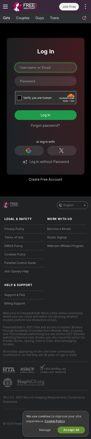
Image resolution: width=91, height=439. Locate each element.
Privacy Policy (14, 229)
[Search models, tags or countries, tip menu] (84, 18)
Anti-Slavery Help (16, 271)
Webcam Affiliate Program (65, 246)
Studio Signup (57, 237)
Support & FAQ (14, 295)
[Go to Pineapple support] (8, 382)
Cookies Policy (15, 254)
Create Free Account (45, 179)
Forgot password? (45, 125)
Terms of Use (13, 237)
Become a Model (59, 229)
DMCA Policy (13, 246)
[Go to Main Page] (28, 6)
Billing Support (14, 303)
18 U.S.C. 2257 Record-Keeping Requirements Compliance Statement (44, 400)
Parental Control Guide (20, 263)
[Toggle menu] (5, 6)
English (69, 205)
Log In (45, 115)
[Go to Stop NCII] (31, 383)
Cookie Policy (55, 421)
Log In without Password (49, 162)
